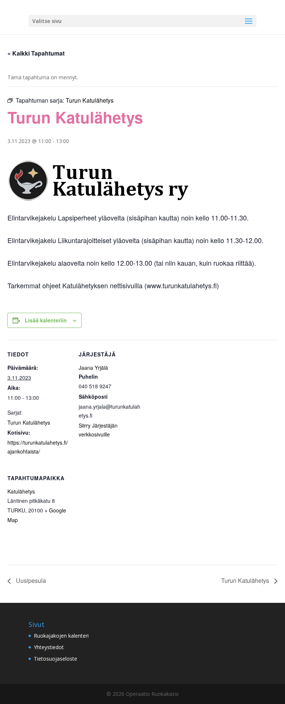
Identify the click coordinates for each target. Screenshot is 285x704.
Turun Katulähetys (28, 422)
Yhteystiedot (49, 647)
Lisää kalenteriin (46, 320)
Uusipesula (30, 580)
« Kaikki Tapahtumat (36, 53)
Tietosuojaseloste (55, 658)
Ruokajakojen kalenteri (61, 635)
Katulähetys (21, 491)
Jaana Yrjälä (93, 367)
